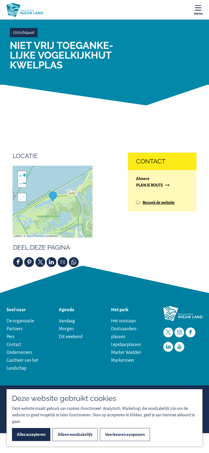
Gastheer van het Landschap (22, 364)
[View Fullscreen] (22, 197)
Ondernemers (19, 352)
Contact (14, 344)
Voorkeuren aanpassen (125, 434)
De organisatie (20, 321)
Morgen (66, 328)
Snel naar (16, 309)
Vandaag (67, 321)
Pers (10, 336)
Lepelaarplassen (126, 344)
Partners (15, 328)
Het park (119, 309)
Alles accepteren (31, 434)
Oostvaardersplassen (124, 332)
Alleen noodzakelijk (75, 434)
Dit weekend (70, 336)
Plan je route (149, 185)
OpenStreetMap (35, 236)
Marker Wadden (126, 352)
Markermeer (122, 360)
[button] (53, 196)
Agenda (66, 309)
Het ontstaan (123, 321)
